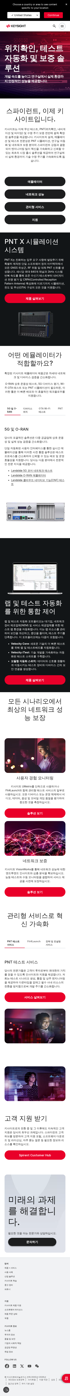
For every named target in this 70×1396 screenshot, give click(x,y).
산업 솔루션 (10, 1276)
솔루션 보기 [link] (35, 813)
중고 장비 (9, 1285)
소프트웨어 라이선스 (14, 1309)
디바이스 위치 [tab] (27, 410)
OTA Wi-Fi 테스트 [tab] (44, 410)
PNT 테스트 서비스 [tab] (13, 943)
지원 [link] (35, 219)
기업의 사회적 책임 (13, 1343)
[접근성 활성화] (6, 1390)
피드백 (61, 1379)
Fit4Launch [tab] (34, 941)
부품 (6, 1318)
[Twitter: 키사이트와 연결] (22, 1366)
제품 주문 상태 (11, 1314)
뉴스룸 (7, 1330)
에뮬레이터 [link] (35, 181)
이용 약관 (43, 1379)
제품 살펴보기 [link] (35, 298)
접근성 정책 (13, 1383)
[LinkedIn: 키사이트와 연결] (14, 1366)
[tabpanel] (35, 476)
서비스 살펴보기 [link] (35, 997)
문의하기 (32, 1242)
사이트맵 (32, 1379)
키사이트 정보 (11, 1326)
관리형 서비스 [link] (35, 207)
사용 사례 (9, 1272)
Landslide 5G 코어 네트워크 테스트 (32, 470)
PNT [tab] (60, 408)
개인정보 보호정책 (16, 1379)
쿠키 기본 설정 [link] (27, 1383)
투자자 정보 (10, 1334)
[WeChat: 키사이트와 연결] (37, 1366)
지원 (6, 1301)
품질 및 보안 (10, 1339)
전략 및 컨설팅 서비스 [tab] (53, 943)
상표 (53, 1379)
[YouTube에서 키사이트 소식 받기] (29, 1366)
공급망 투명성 (11, 1347)
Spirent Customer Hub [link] (35, 1155)
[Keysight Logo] (17, 26)
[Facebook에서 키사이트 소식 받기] (7, 1366)
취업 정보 (9, 1351)
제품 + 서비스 (11, 1268)
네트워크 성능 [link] (35, 194)
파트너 (7, 1289)
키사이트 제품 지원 (13, 1305)
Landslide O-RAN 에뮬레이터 (28, 475)
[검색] (54, 26)
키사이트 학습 (11, 1280)
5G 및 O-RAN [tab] (12, 410)
